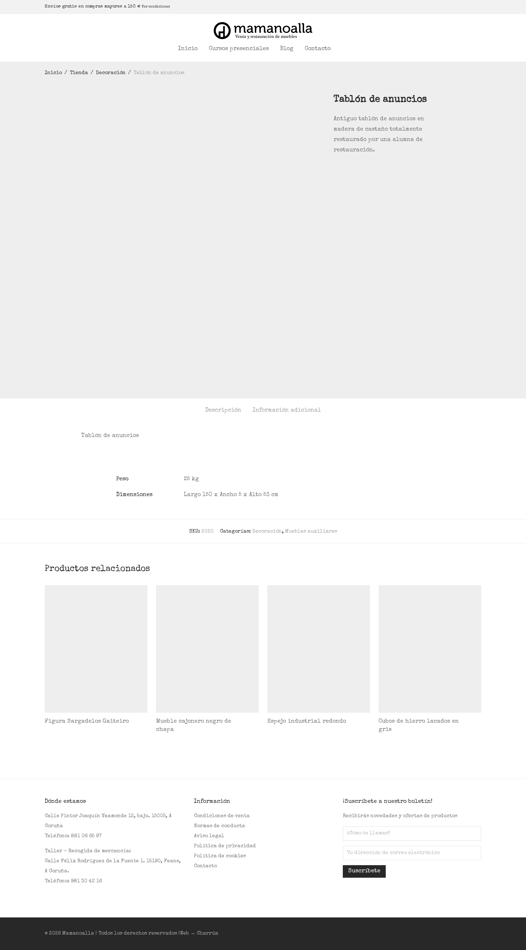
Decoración (111, 73)
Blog (286, 49)
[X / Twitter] (461, 6)
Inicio (188, 49)
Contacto (318, 49)
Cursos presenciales (239, 49)
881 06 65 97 (86, 836)
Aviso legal (209, 836)
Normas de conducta (219, 826)
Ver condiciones (156, 7)
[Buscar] (346, 49)
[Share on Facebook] (336, 170)
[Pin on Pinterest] (356, 170)
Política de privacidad (225, 846)
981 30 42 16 (86, 881)
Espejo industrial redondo (306, 721)
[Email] (479, 6)
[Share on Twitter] (346, 170)
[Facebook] (443, 6)
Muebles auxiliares (311, 531)
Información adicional (287, 410)
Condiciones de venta (222, 816)
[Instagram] (452, 6)
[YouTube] (470, 6)
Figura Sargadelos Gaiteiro (87, 721)
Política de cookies (220, 856)
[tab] (223, 411)
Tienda (79, 73)
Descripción (223, 410)
